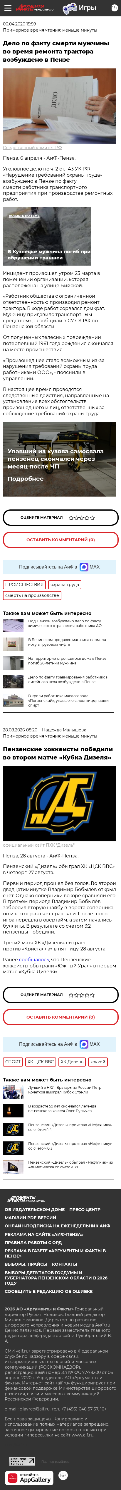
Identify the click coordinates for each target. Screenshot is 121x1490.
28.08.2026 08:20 (20, 730)
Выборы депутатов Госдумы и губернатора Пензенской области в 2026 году (56, 1278)
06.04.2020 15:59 (19, 24)
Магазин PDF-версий (30, 1217)
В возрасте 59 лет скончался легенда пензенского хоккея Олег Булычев (62, 1108)
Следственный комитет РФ (32, 147)
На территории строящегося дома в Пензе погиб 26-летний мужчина (67, 660)
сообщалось (34, 959)
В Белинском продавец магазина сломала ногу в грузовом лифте (67, 642)
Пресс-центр (84, 1209)
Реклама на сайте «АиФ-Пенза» (44, 1234)
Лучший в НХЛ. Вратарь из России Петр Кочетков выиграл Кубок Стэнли (64, 1089)
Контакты (64, 1264)
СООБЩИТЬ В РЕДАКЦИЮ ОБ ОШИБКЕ (49, 1291)
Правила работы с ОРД (33, 1242)
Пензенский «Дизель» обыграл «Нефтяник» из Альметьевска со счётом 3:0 (70, 1164)
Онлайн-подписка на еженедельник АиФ (57, 1226)
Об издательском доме (35, 1209)
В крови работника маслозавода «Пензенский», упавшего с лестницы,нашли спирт (68, 700)
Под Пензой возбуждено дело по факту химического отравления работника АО (65, 623)
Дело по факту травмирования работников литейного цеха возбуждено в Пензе (67, 679)
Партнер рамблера (55, 1461)
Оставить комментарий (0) (60, 539)
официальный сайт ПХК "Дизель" (39, 845)
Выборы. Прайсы (26, 1264)
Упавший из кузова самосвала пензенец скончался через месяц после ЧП (56, 459)
